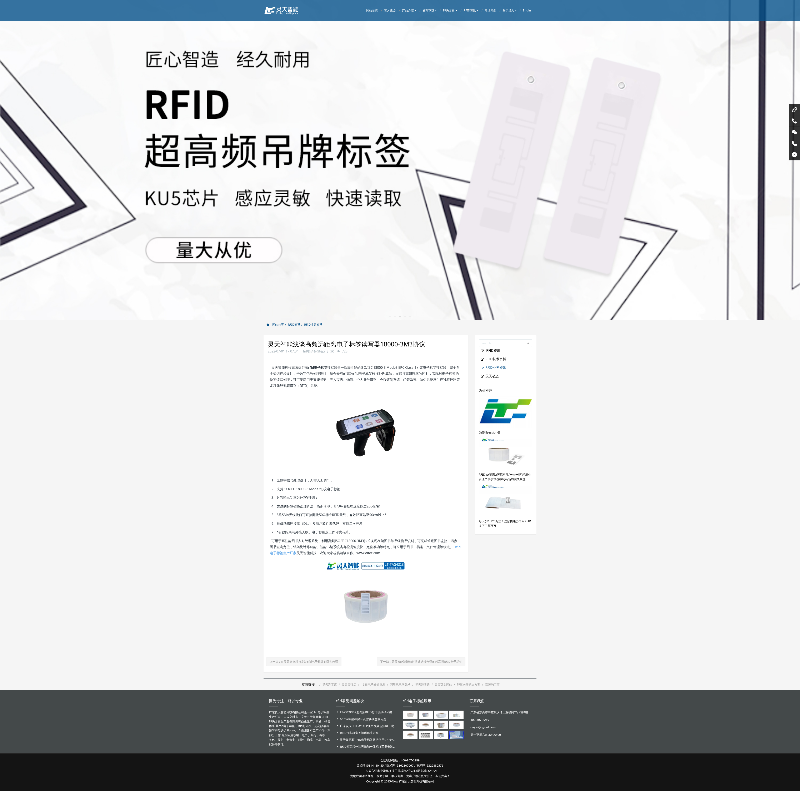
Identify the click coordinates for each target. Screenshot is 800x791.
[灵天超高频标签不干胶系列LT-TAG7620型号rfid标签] (410, 715)
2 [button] (395, 317)
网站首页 (277, 324)
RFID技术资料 (495, 359)
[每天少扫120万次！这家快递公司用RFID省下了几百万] (505, 500)
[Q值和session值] (505, 411)
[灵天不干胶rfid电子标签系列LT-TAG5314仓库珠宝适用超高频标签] (456, 715)
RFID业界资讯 (313, 324)
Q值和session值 (489, 432)
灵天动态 (492, 376)
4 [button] (405, 317)
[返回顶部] (794, 154)
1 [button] (390, 317)
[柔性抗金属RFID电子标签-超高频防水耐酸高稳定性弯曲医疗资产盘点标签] (456, 734)
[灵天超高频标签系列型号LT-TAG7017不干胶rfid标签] (426, 734)
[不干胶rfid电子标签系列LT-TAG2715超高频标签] (410, 734)
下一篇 (421, 662)
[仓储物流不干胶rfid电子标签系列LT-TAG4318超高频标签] (456, 724)
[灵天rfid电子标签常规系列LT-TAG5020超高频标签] (410, 724)
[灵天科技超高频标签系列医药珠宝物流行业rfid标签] (441, 715)
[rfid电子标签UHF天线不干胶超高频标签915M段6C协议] (441, 734)
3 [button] (400, 317)
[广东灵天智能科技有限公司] (281, 9)
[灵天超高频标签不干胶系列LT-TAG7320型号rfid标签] (426, 715)
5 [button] (410, 317)
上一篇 (304, 662)
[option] (400, 160)
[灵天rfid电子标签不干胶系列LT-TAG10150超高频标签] (441, 724)
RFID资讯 (294, 324)
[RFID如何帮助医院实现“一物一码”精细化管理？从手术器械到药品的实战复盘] (505, 453)
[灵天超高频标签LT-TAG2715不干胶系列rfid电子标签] (426, 724)
